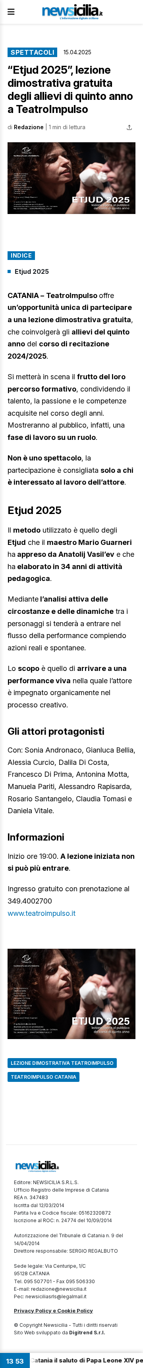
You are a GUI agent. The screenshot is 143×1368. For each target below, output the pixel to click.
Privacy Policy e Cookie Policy (53, 1310)
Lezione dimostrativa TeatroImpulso (62, 1063)
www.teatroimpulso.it (41, 913)
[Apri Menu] (11, 12)
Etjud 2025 (32, 271)
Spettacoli (32, 52)
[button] (71, 178)
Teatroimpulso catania (43, 1077)
